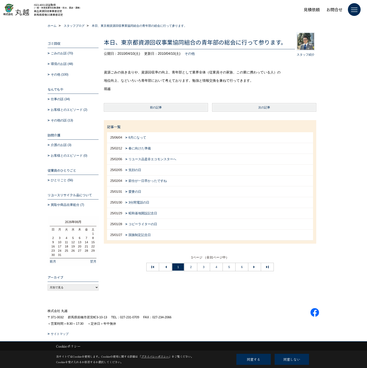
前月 (53, 261)
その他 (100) (59, 74)
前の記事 (156, 107)
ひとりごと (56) (62, 180)
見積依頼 (312, 9)
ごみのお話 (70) (62, 53)
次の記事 (264, 107)
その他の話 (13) (62, 120)
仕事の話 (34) (60, 99)
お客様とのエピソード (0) (69, 155)
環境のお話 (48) (62, 64)
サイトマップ (60, 334)
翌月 (93, 261)
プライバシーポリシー (155, 356)
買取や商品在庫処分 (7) (67, 204)
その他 (190, 53)
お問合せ (334, 9)
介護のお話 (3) (61, 145)
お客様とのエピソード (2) (69, 109)
